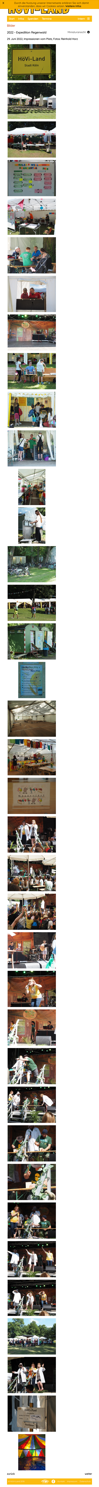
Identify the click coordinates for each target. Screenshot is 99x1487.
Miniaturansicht (77, 32)
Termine (47, 18)
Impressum (72, 1481)
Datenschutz (85, 1481)
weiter (88, 1473)
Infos (21, 18)
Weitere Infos (73, 6)
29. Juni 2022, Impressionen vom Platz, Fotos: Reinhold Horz (42, 38)
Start (11, 18)
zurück (11, 1473)
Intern (81, 18)
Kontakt (61, 1481)
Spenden (33, 18)
